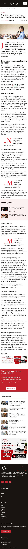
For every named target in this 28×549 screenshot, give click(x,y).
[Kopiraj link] (24, 20)
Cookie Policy (4, 544)
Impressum (3, 516)
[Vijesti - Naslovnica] (14, 3)
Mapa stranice (4, 518)
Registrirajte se (11, 388)
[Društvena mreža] (2, 482)
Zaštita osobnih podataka (6, 542)
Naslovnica (4, 8)
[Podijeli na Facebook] (19, 20)
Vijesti (2, 505)
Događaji (3, 509)
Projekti (3, 511)
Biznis (2, 491)
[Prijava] (25, 3)
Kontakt (3, 514)
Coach (13, 8)
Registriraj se (6, 531)
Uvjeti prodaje (4, 540)
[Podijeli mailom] (26, 20)
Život (2, 496)
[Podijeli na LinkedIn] (22, 20)
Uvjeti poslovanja (4, 537)
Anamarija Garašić (4, 20)
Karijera (3, 495)
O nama (3, 512)
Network (3, 507)
